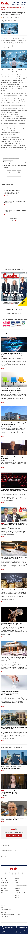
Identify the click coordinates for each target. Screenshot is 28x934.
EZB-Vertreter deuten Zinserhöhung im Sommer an (13, 457)
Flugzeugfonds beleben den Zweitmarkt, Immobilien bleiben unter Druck (13, 767)
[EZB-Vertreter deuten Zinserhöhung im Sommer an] (14, 447)
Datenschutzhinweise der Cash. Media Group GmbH (21, 886)
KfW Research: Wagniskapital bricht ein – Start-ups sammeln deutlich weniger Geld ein (13, 354)
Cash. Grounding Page (20, 901)
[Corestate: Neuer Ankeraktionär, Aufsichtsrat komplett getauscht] (14, 379)
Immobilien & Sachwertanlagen (5, 886)
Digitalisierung (4, 888)
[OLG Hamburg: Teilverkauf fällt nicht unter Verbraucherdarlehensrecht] (14, 548)
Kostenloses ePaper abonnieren (14, 309)
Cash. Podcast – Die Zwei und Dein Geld (10, 918)
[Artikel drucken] (14, 172)
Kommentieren (14, 178)
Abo (16, 880)
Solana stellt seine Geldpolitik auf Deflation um (14, 202)
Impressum (17, 888)
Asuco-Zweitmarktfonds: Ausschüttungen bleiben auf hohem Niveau (13, 818)
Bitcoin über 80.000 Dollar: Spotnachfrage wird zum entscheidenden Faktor (12, 192)
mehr (7, 195)
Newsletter (17, 895)
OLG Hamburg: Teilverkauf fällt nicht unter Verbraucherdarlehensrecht (14, 558)
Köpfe (2, 892)
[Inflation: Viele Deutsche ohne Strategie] (14, 580)
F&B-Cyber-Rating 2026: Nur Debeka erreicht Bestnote (15, 211)
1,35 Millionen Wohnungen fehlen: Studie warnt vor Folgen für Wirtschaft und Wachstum (13, 659)
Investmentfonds (5, 884)
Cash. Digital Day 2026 (6, 909)
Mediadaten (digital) (20, 892)
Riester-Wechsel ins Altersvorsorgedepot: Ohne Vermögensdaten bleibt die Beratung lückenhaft (12, 793)
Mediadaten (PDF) (19, 894)
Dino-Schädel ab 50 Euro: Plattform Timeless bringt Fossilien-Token (11, 624)
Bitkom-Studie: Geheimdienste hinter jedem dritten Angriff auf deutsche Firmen (14, 489)
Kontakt (17, 890)
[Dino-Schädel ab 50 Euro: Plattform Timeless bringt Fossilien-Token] (14, 614)
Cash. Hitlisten (4, 916)
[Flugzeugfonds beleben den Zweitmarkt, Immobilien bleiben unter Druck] (14, 757)
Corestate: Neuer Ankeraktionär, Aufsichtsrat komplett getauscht (11, 389)
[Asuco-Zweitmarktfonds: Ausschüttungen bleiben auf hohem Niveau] (14, 809)
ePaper (16, 882)
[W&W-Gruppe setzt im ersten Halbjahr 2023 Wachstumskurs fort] (14, 717)
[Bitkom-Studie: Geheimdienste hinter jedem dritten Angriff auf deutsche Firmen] (14, 480)
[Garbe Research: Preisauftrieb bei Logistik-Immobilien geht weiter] (14, 413)
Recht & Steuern (4, 890)
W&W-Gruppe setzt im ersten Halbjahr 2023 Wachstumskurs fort (14, 727)
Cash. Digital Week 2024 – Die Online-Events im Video (13, 911)
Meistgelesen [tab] (9, 184)
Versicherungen (4, 880)
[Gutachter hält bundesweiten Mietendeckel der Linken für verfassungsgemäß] (14, 682)
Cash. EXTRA (3, 905)
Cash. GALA (3, 912)
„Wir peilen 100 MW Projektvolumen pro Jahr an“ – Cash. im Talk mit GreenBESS (14, 523)
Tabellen (17, 899)
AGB (16, 884)
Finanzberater (4, 882)
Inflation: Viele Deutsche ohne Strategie (13, 590)
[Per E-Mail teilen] (19, 172)
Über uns (17, 897)
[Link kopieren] (9, 172)
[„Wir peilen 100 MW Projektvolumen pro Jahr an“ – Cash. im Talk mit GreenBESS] (14, 514)
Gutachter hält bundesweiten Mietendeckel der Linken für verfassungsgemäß (10, 693)
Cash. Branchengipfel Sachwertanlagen (10, 914)
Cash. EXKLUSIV (4, 907)
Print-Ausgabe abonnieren (14, 313)
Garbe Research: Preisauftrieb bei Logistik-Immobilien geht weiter (14, 423)
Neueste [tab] (3, 184)
